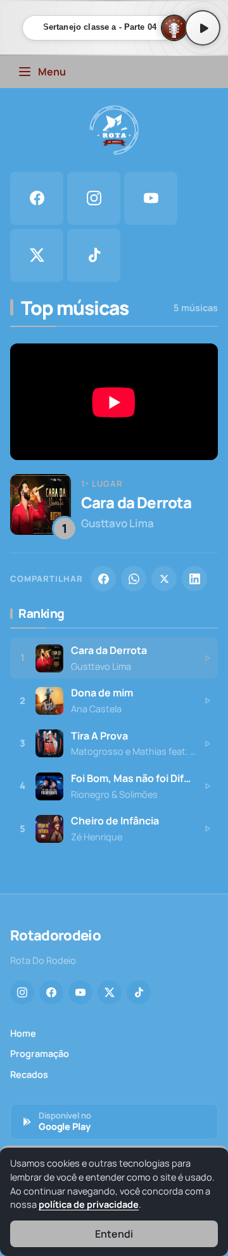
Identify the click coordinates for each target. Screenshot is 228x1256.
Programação (39, 1054)
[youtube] (150, 198)
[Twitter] (110, 992)
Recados (29, 1074)
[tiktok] (93, 255)
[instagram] (93, 198)
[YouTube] (80, 992)
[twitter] (36, 255)
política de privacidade (89, 1204)
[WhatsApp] (133, 578)
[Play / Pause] (202, 28)
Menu (52, 72)
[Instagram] (22, 992)
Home (23, 1033)
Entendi (113, 1234)
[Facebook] (103, 578)
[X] (164, 578)
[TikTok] (139, 992)
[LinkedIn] (194, 578)
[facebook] (36, 198)
